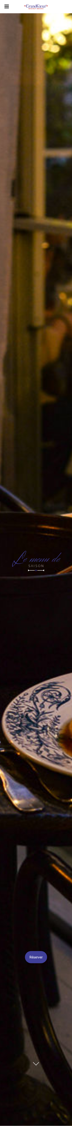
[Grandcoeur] (36, 6)
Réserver (36, 957)
